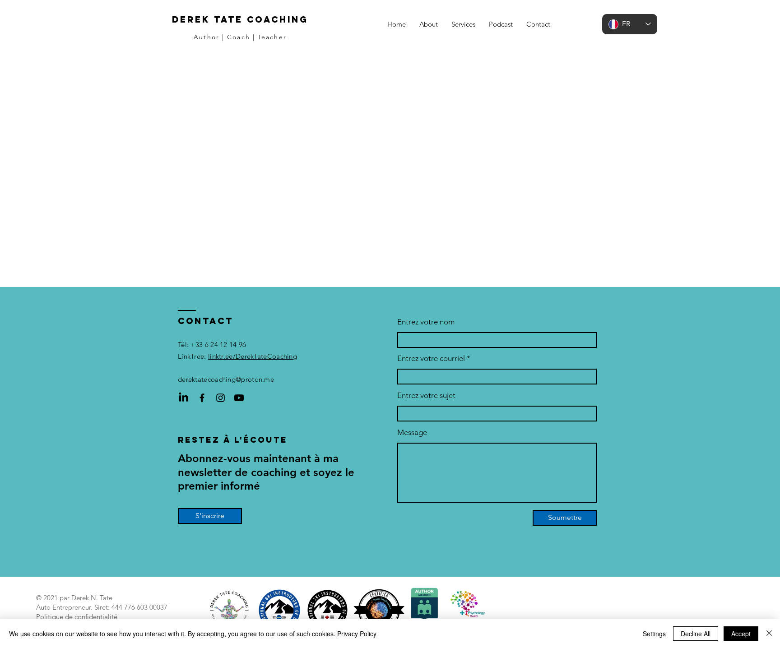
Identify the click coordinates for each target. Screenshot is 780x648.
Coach (238, 37)
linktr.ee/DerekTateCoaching (252, 356)
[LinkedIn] (183, 397)
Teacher (272, 37)
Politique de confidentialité (76, 616)
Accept (741, 633)
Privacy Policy (356, 633)
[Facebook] (202, 397)
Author (206, 37)
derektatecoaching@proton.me (226, 379)
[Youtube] (239, 397)
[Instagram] (220, 397)
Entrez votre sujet (426, 395)
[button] (463, 24)
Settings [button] (654, 633)
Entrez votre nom (426, 322)
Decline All (695, 633)
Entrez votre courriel (431, 358)
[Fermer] (769, 633)
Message (412, 432)
